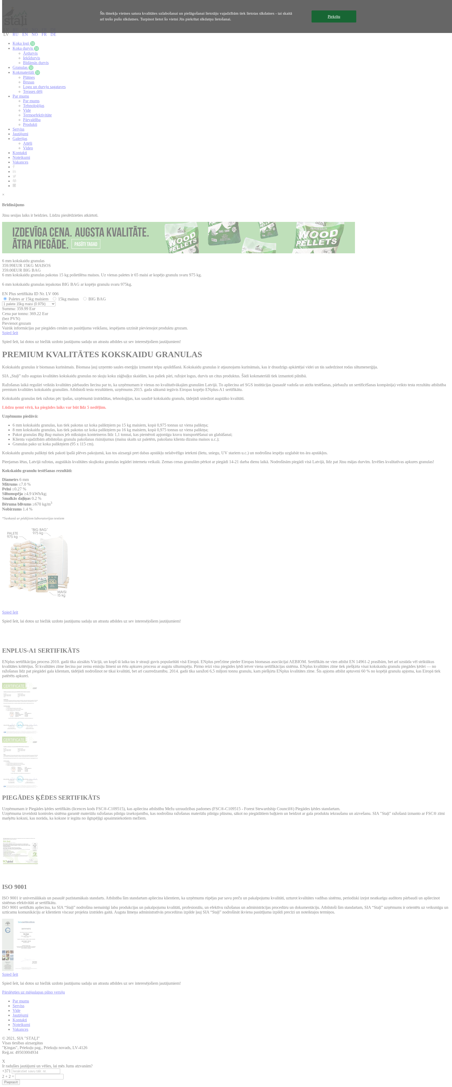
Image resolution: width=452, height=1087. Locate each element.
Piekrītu (334, 16)
